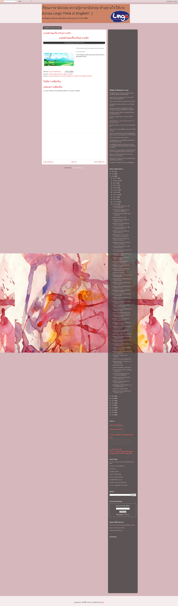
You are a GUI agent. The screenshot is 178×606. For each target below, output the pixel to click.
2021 (113, 174)
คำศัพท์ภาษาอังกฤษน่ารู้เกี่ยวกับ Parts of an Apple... (121, 224)
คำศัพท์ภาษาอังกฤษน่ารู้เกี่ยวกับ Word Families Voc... (121, 269)
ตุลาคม (115, 183)
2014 (113, 407)
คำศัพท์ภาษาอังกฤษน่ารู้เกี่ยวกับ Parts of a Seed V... (121, 265)
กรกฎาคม (116, 190)
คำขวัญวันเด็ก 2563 (118, 365)
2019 (113, 396)
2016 (113, 403)
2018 (113, 398)
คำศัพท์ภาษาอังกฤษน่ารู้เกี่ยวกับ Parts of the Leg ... (121, 231)
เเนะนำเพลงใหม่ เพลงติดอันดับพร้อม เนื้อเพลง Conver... (122, 287)
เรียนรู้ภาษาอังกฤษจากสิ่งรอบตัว (118, 482)
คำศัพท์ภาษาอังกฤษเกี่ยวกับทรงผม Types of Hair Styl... (122, 378)
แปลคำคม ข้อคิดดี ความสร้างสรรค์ (122, 367)
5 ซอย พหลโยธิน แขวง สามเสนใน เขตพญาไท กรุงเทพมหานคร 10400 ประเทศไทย (70, 76)
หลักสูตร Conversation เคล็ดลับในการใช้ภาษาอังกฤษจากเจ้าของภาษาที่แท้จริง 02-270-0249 (122, 109)
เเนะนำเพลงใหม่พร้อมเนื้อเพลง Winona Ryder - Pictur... (120, 262)
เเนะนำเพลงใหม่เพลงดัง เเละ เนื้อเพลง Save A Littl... (121, 247)
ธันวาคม (115, 178)
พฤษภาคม (116, 194)
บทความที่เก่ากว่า (99, 162)
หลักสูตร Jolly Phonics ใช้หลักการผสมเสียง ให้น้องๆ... (122, 315)
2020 (113, 176)
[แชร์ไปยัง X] (69, 72)
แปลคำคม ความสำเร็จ (118, 272)
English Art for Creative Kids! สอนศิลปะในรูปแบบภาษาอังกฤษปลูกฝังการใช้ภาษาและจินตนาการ (123, 150)
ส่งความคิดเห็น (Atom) (78, 168)
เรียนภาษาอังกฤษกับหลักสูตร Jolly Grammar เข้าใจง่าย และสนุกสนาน (121, 155)
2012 (113, 412)
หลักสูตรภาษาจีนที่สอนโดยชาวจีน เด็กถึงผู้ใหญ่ (122, 162)
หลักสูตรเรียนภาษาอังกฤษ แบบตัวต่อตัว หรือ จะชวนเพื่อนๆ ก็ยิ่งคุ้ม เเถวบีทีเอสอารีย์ (122, 93)
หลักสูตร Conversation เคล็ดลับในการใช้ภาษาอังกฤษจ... (121, 243)
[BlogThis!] (67, 72)
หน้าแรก (74, 162)
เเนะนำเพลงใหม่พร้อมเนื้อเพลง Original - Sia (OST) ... (120, 331)
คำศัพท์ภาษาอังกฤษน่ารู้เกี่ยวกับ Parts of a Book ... (121, 258)
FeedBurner (126, 514)
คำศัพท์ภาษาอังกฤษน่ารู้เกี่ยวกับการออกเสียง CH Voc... (122, 340)
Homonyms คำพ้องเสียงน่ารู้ (117, 466)
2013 (113, 410)
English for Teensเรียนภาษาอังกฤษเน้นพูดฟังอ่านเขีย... (122, 302)
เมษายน (115, 197)
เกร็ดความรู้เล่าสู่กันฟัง (115, 474)
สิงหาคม (115, 187)
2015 (113, 405)
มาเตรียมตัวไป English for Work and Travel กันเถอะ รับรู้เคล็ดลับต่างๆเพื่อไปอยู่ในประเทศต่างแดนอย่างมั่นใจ (123, 146)
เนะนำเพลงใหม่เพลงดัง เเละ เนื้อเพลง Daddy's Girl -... (122, 370)
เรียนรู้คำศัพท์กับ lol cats (116, 479)
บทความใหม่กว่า (48, 162)
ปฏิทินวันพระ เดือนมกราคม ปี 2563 (122, 334)
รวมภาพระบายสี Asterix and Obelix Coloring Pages (122, 294)
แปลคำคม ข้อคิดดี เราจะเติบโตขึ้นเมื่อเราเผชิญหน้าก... (122, 348)
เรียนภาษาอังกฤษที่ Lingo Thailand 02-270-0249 (122, 101)
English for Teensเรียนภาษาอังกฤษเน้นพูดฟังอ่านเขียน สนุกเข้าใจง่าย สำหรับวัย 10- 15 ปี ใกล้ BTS (123, 134)
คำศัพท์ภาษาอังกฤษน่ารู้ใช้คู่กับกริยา (122, 359)
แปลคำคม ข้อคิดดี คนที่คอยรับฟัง (121, 312)
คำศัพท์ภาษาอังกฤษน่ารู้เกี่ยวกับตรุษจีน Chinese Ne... (122, 327)
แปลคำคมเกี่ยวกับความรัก (57, 33)
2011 (113, 415)
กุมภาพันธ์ (116, 201)
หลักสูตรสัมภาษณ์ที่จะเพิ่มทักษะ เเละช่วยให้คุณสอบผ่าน (122, 254)
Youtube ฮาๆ (113, 469)
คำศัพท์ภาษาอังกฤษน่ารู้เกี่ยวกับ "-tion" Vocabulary (121, 319)
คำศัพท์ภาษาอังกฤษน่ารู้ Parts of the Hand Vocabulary (122, 352)
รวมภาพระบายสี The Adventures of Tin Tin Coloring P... (122, 250)
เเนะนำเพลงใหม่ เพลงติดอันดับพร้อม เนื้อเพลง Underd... (122, 309)
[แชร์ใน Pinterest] (73, 72)
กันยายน (115, 185)
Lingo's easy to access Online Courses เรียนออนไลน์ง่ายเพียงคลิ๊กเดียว (122, 98)
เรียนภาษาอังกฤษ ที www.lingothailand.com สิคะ (122, 525)
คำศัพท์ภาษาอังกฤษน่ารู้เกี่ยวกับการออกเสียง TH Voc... (122, 391)
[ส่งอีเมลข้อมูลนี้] (66, 72)
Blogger (102, 602)
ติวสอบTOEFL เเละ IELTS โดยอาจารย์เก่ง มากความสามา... (121, 235)
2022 (113, 171)
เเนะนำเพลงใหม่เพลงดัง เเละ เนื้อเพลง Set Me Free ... (121, 206)
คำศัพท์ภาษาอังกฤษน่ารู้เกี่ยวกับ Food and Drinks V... (121, 382)
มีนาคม (115, 199)
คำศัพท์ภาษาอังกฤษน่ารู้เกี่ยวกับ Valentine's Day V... (121, 220)
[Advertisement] (74, 146)
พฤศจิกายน (116, 180)
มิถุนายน (115, 192)
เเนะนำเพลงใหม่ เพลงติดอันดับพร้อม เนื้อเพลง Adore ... (122, 279)
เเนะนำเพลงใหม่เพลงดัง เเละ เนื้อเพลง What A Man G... (121, 228)
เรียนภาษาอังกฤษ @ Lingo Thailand (119, 137)
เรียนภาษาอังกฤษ (68, 74)
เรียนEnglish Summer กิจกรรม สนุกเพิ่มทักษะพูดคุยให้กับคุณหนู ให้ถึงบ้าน (122, 159)
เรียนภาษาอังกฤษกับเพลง (116, 477)
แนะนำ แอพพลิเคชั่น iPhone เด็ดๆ (118, 485)
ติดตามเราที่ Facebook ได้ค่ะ (117, 528)
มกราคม (115, 204)
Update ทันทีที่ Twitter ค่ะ (116, 530)
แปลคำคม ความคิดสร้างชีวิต (120, 388)
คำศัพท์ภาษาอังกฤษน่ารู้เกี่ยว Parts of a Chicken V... (122, 283)
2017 (113, 400)
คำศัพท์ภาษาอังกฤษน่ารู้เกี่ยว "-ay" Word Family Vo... (122, 298)
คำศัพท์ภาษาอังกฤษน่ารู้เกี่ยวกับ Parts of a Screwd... (121, 239)
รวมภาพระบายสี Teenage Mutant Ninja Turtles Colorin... (121, 306)
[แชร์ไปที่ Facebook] (71, 72)
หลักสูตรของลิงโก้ (114, 471)
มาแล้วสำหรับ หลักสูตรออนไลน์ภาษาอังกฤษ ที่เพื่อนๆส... (121, 210)
